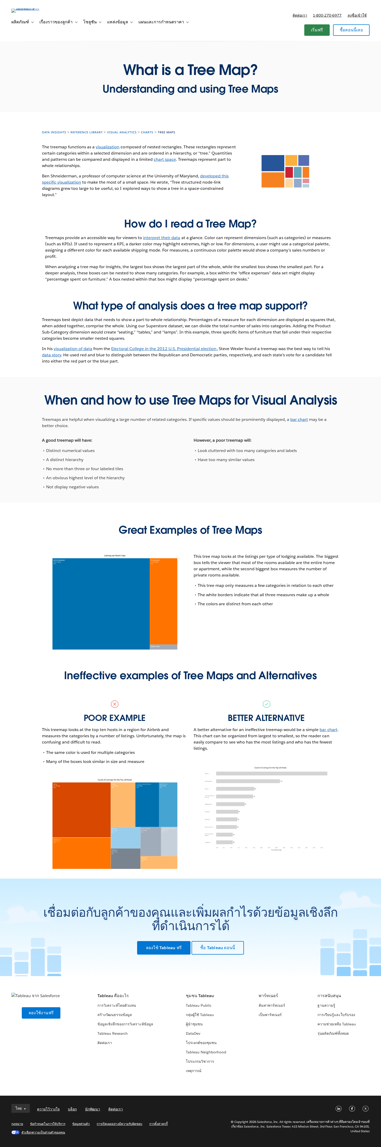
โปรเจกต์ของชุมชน (201, 1042)
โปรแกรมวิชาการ (200, 1061)
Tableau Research (112, 1033)
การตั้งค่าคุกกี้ (158, 1124)
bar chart (299, 419)
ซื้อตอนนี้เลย (351, 30)
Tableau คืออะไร (113, 995)
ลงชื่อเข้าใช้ (357, 15)
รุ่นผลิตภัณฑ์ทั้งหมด (333, 1033)
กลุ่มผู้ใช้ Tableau (200, 1014)
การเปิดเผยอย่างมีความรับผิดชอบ (119, 1124)
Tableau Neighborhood (206, 1052)
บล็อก (72, 1109)
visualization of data (73, 348)
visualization (107, 147)
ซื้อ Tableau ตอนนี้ (217, 947)
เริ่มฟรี (317, 30)
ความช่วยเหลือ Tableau (337, 1024)
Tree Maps (166, 132)
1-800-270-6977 (327, 15)
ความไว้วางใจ (48, 1109)
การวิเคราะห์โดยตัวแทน (116, 1005)
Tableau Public (198, 1005)
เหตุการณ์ (193, 1070)
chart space (165, 159)
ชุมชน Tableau (200, 995)
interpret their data (161, 237)
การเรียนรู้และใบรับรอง (336, 1014)
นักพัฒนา (92, 1109)
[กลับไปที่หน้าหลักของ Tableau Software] (30, 8)
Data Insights (54, 132)
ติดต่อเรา (300, 15)
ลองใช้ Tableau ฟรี (164, 947)
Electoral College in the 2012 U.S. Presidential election (163, 348)
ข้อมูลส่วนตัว (81, 1124)
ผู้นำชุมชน (194, 1024)
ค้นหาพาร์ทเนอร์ (272, 1005)
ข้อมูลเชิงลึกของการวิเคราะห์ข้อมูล (125, 1024)
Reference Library (86, 132)
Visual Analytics (122, 132)
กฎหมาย (17, 1124)
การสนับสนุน (329, 995)
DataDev (193, 1033)
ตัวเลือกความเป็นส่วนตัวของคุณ (43, 1132)
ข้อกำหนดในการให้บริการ (47, 1124)
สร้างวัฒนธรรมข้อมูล (114, 1014)
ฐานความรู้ (326, 1005)
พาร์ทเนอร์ (268, 995)
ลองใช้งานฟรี (41, 1013)
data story (51, 355)
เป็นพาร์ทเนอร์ (270, 1014)
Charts (147, 132)
